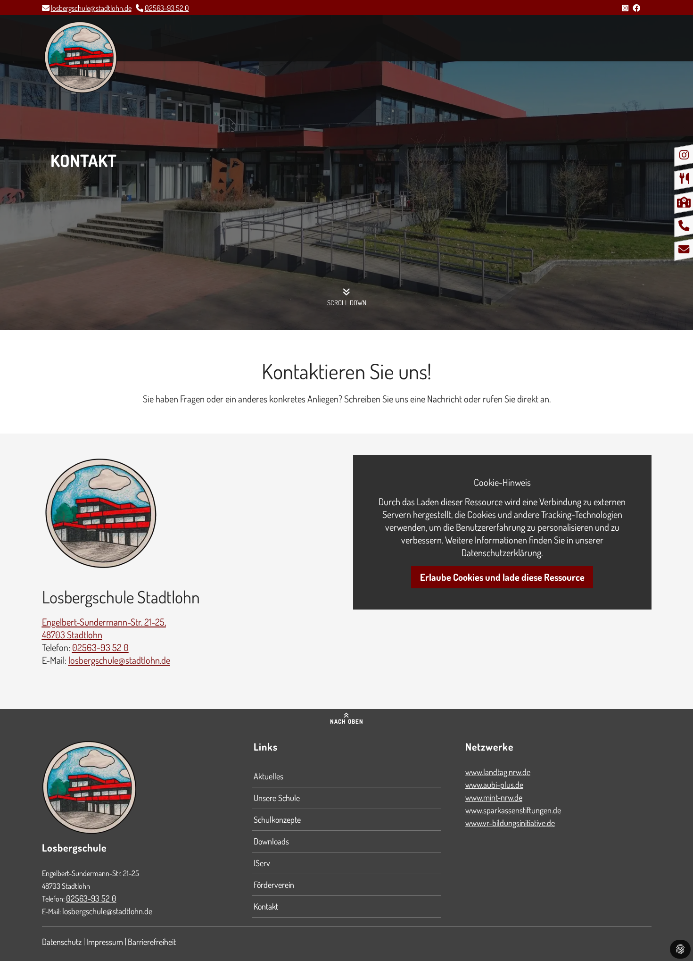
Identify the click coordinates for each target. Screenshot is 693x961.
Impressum (104, 941)
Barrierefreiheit (152, 941)
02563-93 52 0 (167, 8)
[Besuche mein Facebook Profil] (636, 7)
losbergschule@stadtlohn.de (91, 8)
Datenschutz (62, 941)
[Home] (80, 57)
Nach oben (346, 721)
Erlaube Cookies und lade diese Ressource (502, 577)
